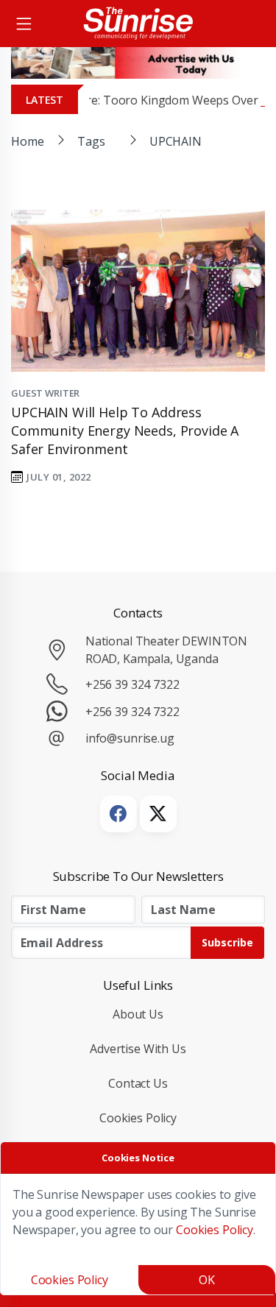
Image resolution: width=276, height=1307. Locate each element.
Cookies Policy (138, 1118)
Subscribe (227, 942)
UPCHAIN (175, 141)
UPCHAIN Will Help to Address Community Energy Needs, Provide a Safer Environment (124, 430)
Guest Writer (45, 393)
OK (207, 1280)
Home (27, 141)
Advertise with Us (138, 1049)
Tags (91, 141)
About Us (138, 1014)
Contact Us (138, 1083)
